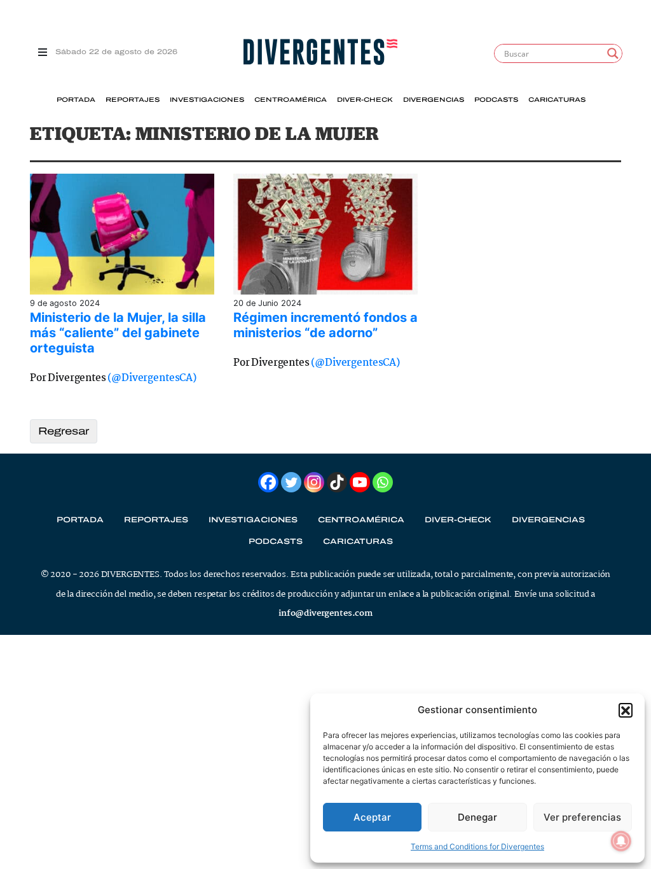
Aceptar (372, 817)
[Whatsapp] (383, 482)
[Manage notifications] (621, 841)
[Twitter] (291, 482)
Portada (76, 100)
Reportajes (133, 100)
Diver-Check (365, 100)
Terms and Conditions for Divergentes (477, 846)
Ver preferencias (582, 817)
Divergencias (433, 100)
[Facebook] (268, 482)
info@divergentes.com (325, 613)
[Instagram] (314, 482)
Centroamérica (290, 100)
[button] (625, 710)
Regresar (63, 431)
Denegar (477, 817)
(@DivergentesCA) (151, 378)
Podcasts (496, 100)
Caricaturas (557, 100)
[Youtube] (360, 482)
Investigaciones (207, 100)
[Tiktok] (337, 482)
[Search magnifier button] (613, 53)
